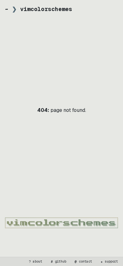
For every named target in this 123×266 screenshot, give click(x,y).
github (59, 261)
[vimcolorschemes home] (61, 222)
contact (83, 261)
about (36, 261)
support (109, 261)
